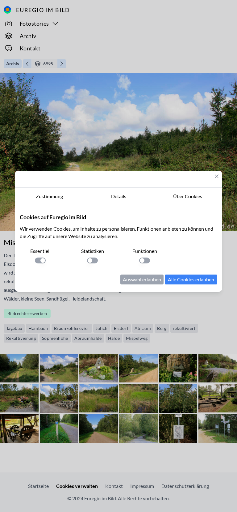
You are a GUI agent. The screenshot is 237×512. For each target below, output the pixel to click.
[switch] (40, 260)
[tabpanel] (118, 248)
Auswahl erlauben (142, 279)
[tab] (49, 196)
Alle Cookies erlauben (191, 279)
